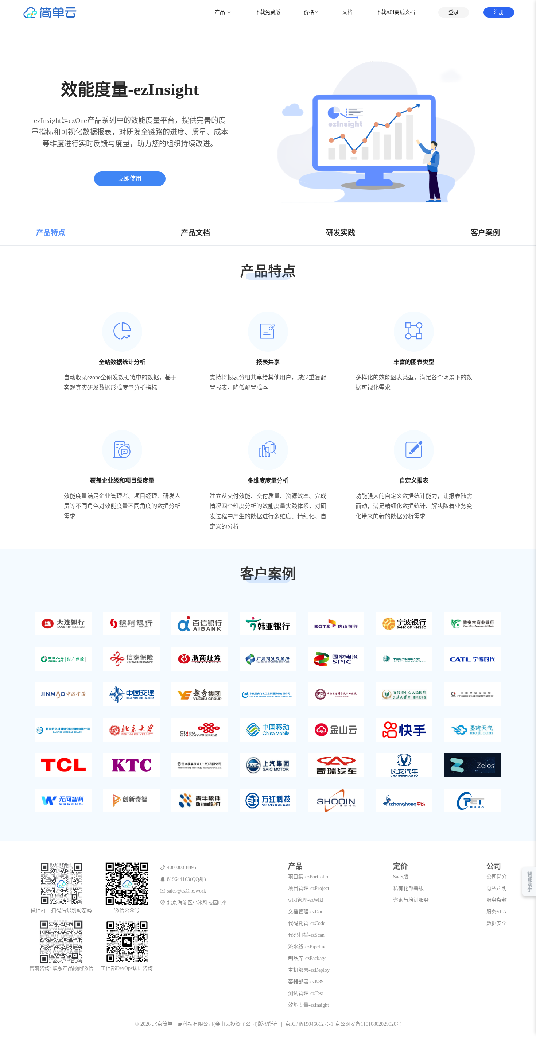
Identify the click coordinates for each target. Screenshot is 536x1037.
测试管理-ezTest (305, 993)
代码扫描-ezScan (306, 935)
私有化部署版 (408, 888)
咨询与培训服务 (411, 900)
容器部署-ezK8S (306, 981)
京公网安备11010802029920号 (368, 1024)
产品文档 (195, 233)
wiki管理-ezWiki (305, 900)
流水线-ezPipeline (307, 946)
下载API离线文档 (395, 12)
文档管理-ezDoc (305, 911)
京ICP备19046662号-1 (309, 1024)
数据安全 (496, 923)
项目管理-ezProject (308, 888)
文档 (347, 12)
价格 (309, 12)
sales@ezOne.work (186, 891)
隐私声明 (496, 888)
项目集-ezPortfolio (308, 876)
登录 (453, 12)
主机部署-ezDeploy (309, 970)
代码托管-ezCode (306, 923)
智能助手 (529, 881)
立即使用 (129, 178)
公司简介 (496, 876)
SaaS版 (400, 876)
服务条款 (496, 900)
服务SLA (496, 911)
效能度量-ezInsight (308, 1005)
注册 (499, 12)
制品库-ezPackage (307, 958)
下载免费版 (267, 12)
